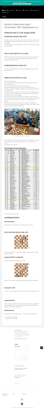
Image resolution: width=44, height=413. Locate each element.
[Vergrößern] (38, 109)
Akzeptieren (15, 3)
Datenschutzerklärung (27, 3)
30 (24, 359)
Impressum (28, 2)
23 (24, 357)
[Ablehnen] (42, 2)
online (27, 68)
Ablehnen (20, 3)
